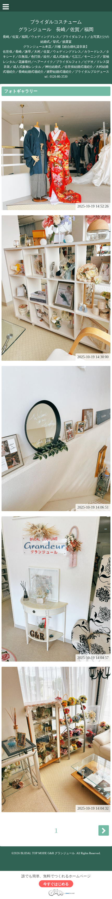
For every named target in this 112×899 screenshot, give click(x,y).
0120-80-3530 (58, 76)
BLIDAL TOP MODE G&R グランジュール (48, 853)
